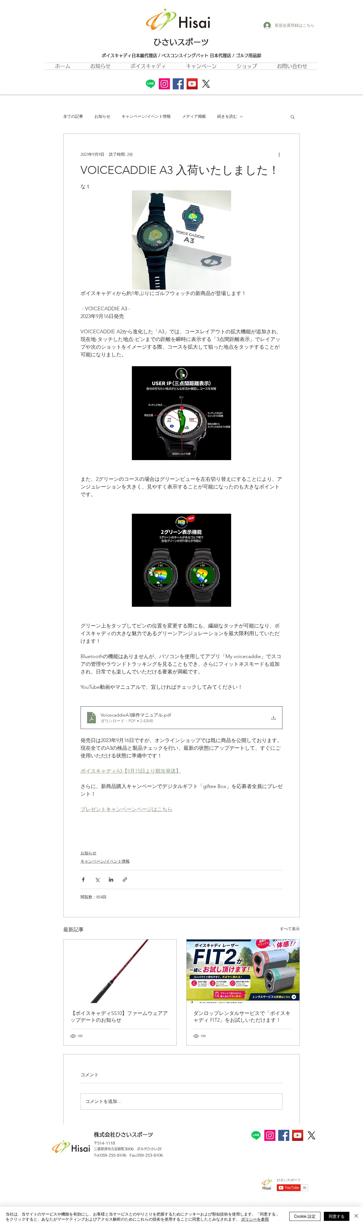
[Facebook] (178, 83)
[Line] (150, 83)
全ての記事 (73, 116)
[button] (201, 66)
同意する (337, 1216)
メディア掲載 (194, 116)
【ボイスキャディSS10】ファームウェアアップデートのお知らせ (119, 1016)
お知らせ (102, 116)
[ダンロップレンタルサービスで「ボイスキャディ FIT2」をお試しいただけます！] (243, 971)
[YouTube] (192, 83)
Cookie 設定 (305, 1216)
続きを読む (227, 116)
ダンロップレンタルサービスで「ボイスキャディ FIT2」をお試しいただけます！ (241, 1016)
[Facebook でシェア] (83, 879)
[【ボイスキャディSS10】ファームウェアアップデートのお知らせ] (120, 971)
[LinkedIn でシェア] (111, 879)
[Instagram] (164, 83)
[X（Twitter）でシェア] (97, 879)
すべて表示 (290, 928)
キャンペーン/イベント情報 (146, 116)
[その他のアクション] (279, 154)
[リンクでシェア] (125, 879)
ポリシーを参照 (255, 1219)
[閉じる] (356, 1216)
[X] (206, 83)
